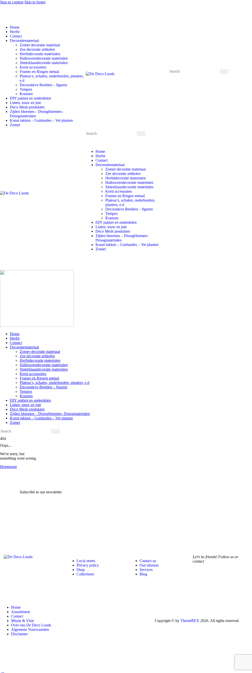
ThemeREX (189, 621)
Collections (85, 574)
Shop (81, 570)
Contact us (148, 561)
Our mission (149, 565)
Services (146, 570)
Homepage (8, 467)
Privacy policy (88, 565)
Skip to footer (35, 2)
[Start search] (224, 71)
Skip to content (11, 2)
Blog (143, 574)
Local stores (86, 561)
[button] (2, 19)
